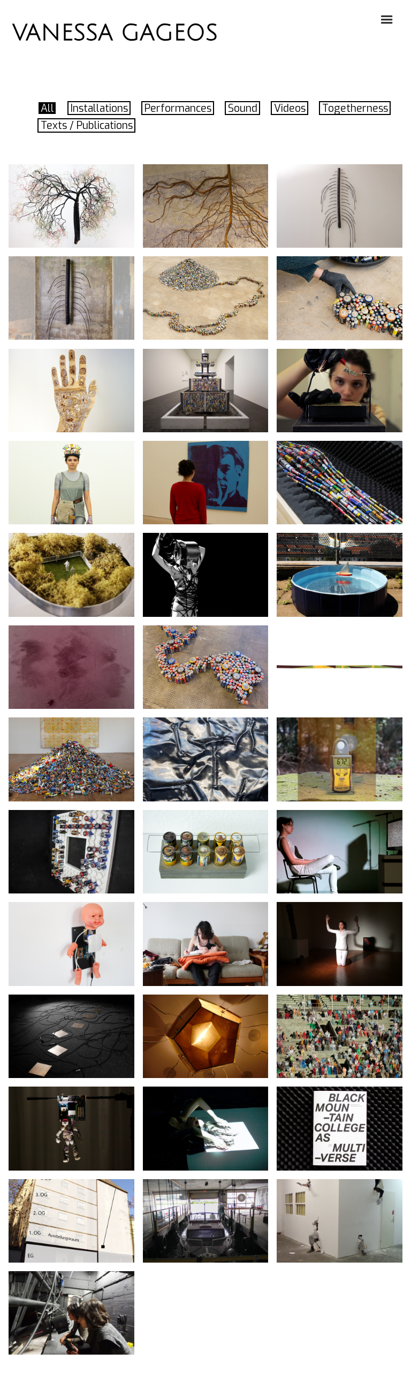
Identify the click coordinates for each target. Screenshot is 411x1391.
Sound (242, 108)
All (47, 108)
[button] (387, 18)
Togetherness (355, 108)
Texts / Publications (87, 125)
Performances (177, 108)
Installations (99, 108)
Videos (290, 108)
